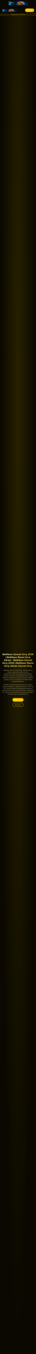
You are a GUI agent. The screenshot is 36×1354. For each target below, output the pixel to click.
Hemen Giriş (18, 700)
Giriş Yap (29, 10)
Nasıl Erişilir (18, 705)
